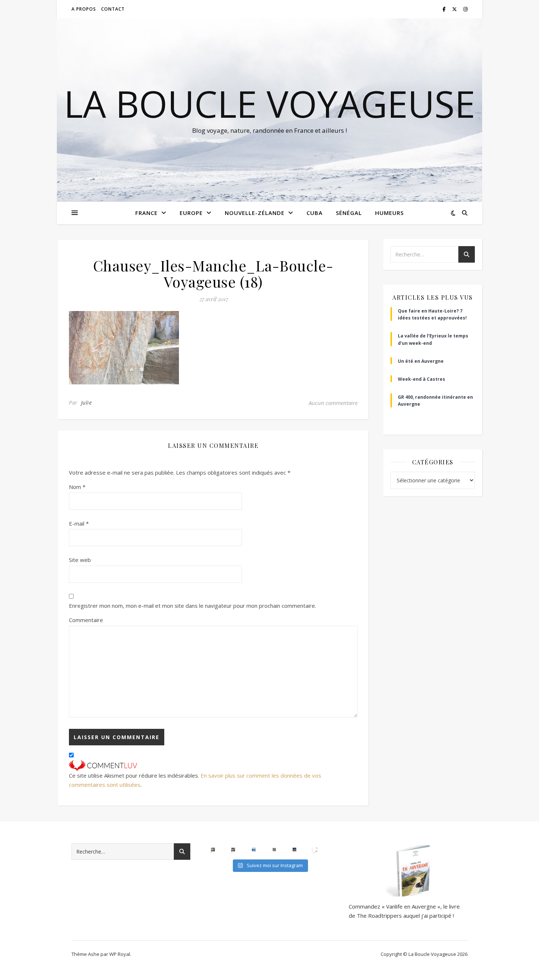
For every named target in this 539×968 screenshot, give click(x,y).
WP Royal (119, 954)
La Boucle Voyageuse (269, 103)
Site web (80, 559)
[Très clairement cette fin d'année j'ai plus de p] (294, 849)
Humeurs (389, 212)
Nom (77, 486)
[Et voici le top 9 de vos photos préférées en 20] (274, 849)
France (146, 212)
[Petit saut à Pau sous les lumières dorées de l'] (213, 849)
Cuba (315, 212)
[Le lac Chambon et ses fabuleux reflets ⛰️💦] (254, 849)
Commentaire (86, 620)
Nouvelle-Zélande (255, 212)
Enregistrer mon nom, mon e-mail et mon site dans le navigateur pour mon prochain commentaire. (192, 605)
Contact (113, 9)
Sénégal (349, 212)
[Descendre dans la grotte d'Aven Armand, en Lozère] (315, 849)
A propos (84, 9)
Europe (191, 212)
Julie (86, 402)
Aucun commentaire (333, 402)
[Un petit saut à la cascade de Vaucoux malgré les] (233, 849)
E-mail (79, 523)
